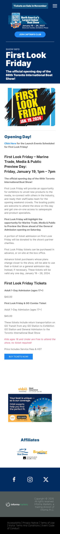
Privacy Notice (30, 522)
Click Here (10, 143)
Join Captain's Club (30, 34)
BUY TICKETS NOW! (18, 356)
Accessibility (14, 522)
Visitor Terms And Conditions (24, 525)
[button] (55, 6)
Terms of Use (47, 522)
